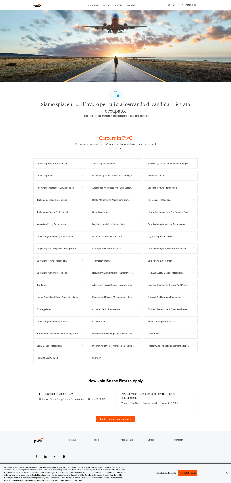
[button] (173, 5)
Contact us (179, 440)
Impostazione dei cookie (166, 473)
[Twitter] (54, 456)
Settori (106, 5)
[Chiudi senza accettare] (227, 473)
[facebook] (36, 456)
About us (72, 440)
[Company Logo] (46, 5)
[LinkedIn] (45, 456)
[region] (115, 473)
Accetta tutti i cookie (188, 473)
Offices (151, 440)
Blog (96, 440)
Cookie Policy (77, 480)
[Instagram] (64, 456)
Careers (131, 5)
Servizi (118, 5)
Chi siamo (93, 5)
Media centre (127, 440)
